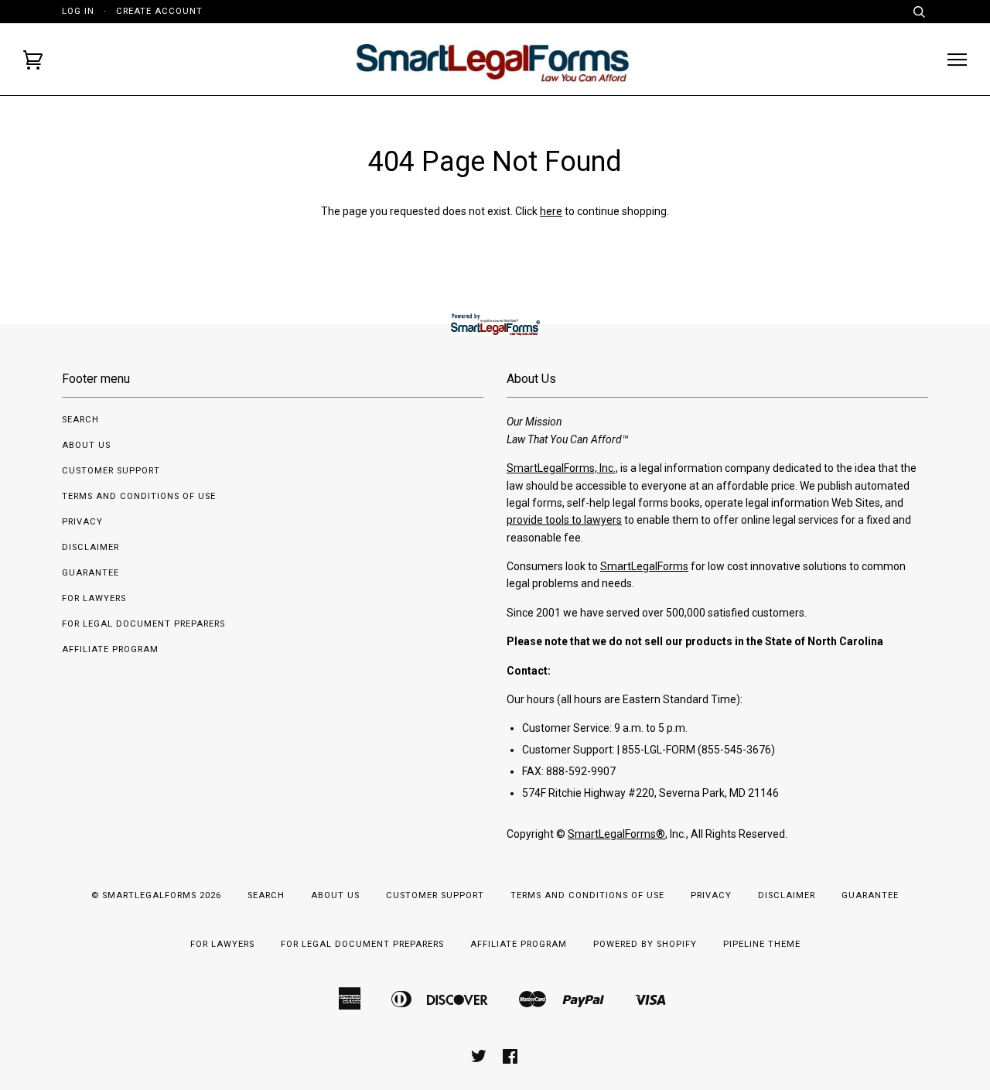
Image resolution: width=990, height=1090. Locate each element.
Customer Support (111, 471)
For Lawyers (94, 598)
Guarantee (90, 573)
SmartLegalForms (644, 566)
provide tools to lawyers (564, 520)
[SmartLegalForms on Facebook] (510, 1059)
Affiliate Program (110, 649)
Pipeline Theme (762, 944)
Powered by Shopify (645, 944)
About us (86, 445)
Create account (159, 11)
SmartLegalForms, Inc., (562, 468)
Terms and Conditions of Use (139, 496)
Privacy (82, 522)
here (551, 211)
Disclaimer (90, 547)
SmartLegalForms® (616, 834)
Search (80, 420)
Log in (78, 11)
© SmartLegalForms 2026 (156, 895)
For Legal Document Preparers (143, 624)
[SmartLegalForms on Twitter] (479, 1059)
